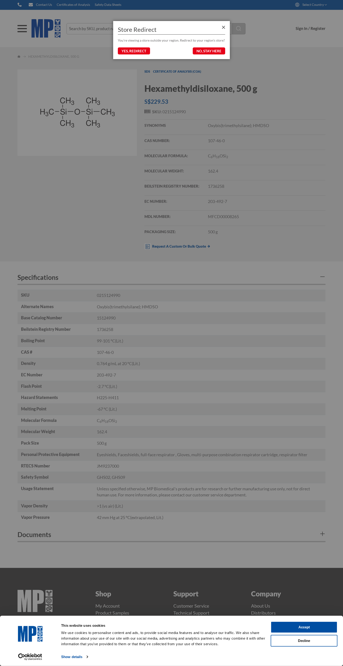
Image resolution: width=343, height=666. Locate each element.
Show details (71, 657)
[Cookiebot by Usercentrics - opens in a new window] (30, 656)
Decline (304, 640)
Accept (304, 627)
